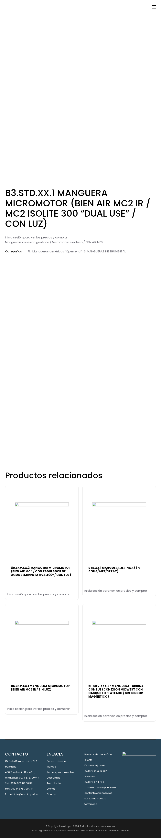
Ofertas (51, 788)
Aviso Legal (37, 830)
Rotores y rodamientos (60, 772)
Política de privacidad (57, 830)
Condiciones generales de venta (111, 830)
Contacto (52, 794)
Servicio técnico (56, 761)
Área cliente (54, 783)
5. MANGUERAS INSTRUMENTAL (105, 251)
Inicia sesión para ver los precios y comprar (36, 237)
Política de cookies (81, 830)
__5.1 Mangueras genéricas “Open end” (53, 251)
